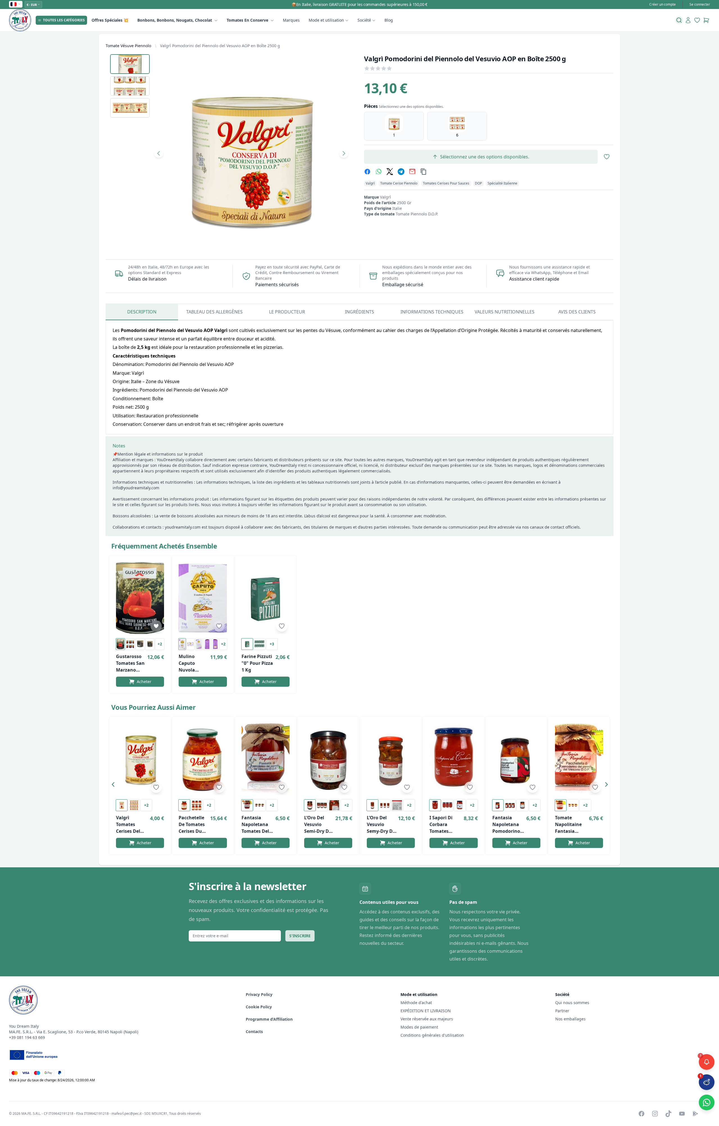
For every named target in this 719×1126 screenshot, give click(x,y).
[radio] (394, 126)
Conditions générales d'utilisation (432, 1035)
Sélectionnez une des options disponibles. (484, 157)
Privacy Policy (259, 994)
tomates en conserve (247, 20)
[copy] (423, 171)
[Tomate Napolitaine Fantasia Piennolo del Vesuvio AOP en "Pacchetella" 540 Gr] (579, 759)
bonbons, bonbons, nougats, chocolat (174, 20)
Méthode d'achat (416, 1002)
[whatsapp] (378, 171)
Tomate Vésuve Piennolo (128, 45)
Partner (562, 1010)
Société (364, 20)
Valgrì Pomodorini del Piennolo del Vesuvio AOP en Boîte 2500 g (220, 45)
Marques (291, 20)
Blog (388, 20)
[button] (114, 785)
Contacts (254, 1031)
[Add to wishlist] (156, 626)
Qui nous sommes (572, 1002)
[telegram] (401, 171)
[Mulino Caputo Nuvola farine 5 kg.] (203, 598)
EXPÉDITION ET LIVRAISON (426, 1010)
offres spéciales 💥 (110, 20)
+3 (272, 644)
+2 (160, 644)
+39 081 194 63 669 (27, 1037)
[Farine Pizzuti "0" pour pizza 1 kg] (266, 598)
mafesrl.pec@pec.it (127, 1113)
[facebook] (367, 171)
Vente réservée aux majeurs (427, 1019)
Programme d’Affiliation (269, 1019)
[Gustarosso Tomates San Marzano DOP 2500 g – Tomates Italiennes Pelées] (140, 598)
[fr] (15, 4)
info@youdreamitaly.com (136, 487)
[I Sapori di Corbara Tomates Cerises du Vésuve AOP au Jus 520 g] (453, 759)
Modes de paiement (419, 1027)
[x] (389, 171)
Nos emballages (570, 1019)
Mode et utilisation (326, 20)
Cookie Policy (259, 1006)
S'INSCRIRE (300, 935)
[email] (412, 171)
